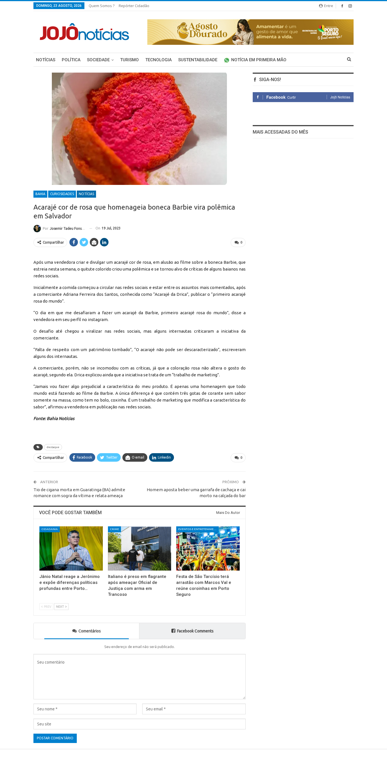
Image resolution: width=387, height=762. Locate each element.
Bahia (40, 194)
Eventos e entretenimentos (198, 529)
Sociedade (98, 59)
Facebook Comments (195, 631)
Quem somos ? (101, 5)
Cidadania (49, 529)
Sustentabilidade (197, 59)
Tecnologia (158, 59)
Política (71, 59)
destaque (53, 447)
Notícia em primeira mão (258, 59)
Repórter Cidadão (134, 5)
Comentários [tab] (89, 631)
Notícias (45, 59)
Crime (114, 529)
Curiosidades (62, 194)
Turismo (129, 59)
